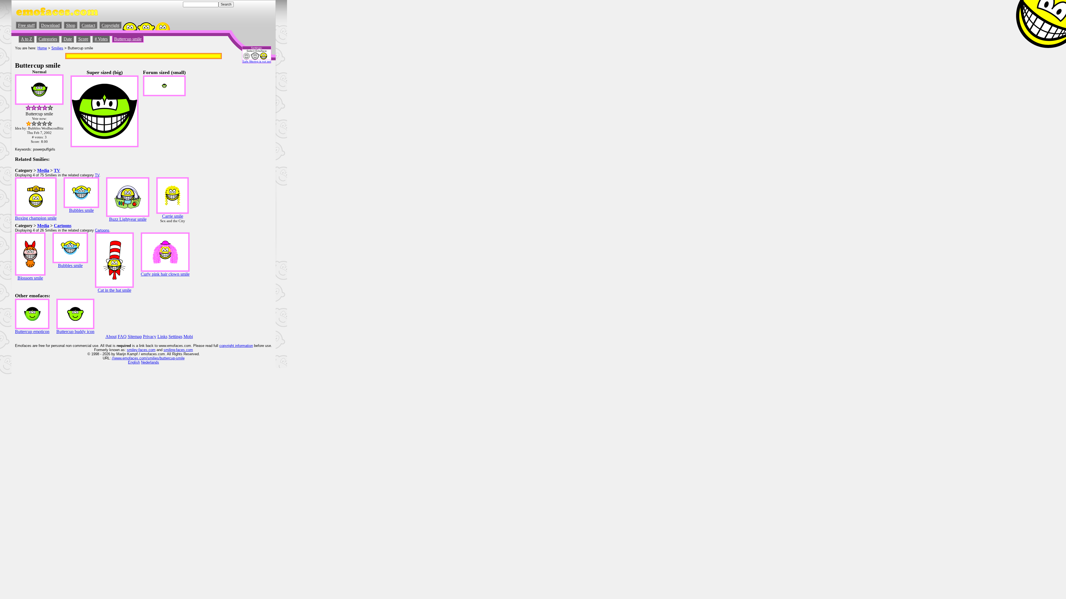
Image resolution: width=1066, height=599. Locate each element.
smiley (132, 350)
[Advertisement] (255, 153)
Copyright (110, 25)
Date (68, 39)
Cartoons (62, 225)
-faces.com (146, 350)
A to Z (26, 39)
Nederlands (150, 362)
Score (83, 39)
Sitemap (135, 336)
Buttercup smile (128, 39)
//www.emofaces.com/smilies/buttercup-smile (148, 358)
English (134, 362)
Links (162, 336)
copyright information (236, 346)
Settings (175, 336)
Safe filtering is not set (256, 61)
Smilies (57, 48)
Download (50, 25)
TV (57, 170)
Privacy (149, 336)
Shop (70, 25)
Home (42, 48)
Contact (88, 25)
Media (43, 170)
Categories (48, 39)
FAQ (122, 336)
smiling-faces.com (178, 350)
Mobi (188, 336)
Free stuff (26, 25)
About (111, 336)
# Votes (101, 39)
